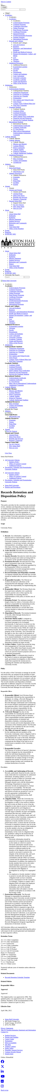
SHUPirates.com (18, 171)
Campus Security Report (13, 1052)
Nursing (15, 59)
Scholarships (17, 98)
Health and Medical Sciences (22, 52)
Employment (9, 1054)
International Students (16, 122)
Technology (9, 1041)
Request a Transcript (19, 199)
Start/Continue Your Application (23, 116)
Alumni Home (18, 194)
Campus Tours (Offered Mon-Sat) (24, 103)
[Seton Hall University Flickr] (3, 1082)
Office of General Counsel (17, 464)
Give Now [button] (8, 453)
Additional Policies (15, 465)
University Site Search (12, 275)
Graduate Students (15, 107)
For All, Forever (18, 205)
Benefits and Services (20, 197)
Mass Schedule (18, 159)
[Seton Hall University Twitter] (3, 1067)
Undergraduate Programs (21, 23)
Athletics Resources (15, 173)
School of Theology (19, 151)
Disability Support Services (14, 1050)
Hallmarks (12, 216)
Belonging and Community (18, 223)
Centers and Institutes (20, 74)
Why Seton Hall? (18, 206)
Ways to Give (17, 208)
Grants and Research (20, 81)
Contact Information (19, 114)
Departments (17, 72)
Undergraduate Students (17, 89)
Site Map (8, 1045)
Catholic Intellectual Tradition (22, 153)
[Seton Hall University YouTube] (3, 1077)
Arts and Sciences (19, 45)
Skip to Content (6, 2)
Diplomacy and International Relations (21, 312)
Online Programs (18, 28)
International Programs (20, 39)
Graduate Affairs (18, 111)
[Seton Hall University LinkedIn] (3, 1072)
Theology (16, 61)
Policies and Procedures (12, 487)
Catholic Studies (18, 149)
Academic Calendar (19, 80)
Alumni (7, 186)
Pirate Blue (16, 181)
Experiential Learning (20, 67)
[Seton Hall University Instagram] (3, 1087)
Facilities (16, 183)
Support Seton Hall (15, 201)
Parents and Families (11, 1037)
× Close (4, 7)
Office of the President (16, 228)
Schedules (16, 177)
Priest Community (19, 148)
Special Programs (18, 34)
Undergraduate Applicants (21, 125)
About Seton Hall (14, 214)
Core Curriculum (18, 76)
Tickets (15, 179)
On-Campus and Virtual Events (23, 100)
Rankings (12, 217)
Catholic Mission (10, 137)
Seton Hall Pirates (15, 168)
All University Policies (12, 460)
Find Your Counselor (20, 105)
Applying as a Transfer (20, 96)
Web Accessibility (11, 1043)
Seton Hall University (12, 485)
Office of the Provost (20, 83)
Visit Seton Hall (14, 227)
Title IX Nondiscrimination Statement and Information (18, 1030)
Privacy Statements (7, 1028)
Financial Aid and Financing (22, 118)
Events (7, 230)
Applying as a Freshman (21, 94)
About (7, 210)
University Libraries (19, 78)
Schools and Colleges (16, 41)
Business (16, 46)
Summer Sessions (19, 37)
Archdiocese (17, 162)
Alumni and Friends (15, 190)
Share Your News (19, 195)
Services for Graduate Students (23, 120)
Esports (15, 184)
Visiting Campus (10, 1046)
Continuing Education (20, 26)
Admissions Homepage (20, 92)
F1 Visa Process (18, 129)
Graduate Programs (19, 24)
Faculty (15, 70)
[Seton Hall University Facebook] (3, 1062)
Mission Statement (15, 219)
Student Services (14, 221)
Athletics (8, 164)
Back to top (4, 1090)
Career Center (9, 1039)
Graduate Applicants (19, 127)
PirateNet (8, 232)
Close (7, 13)
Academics (8, 15)
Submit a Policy (14, 462)
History (11, 225)
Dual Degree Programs (20, 30)
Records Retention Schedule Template (17, 977)
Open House (17, 102)
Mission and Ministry (20, 144)
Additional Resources (16, 63)
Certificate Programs (19, 32)
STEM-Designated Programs (22, 35)
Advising (16, 68)
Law (14, 57)
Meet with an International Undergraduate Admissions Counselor (22, 133)
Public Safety (9, 1048)
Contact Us (4, 1032)
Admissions (9, 85)
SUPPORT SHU (10, 234)
